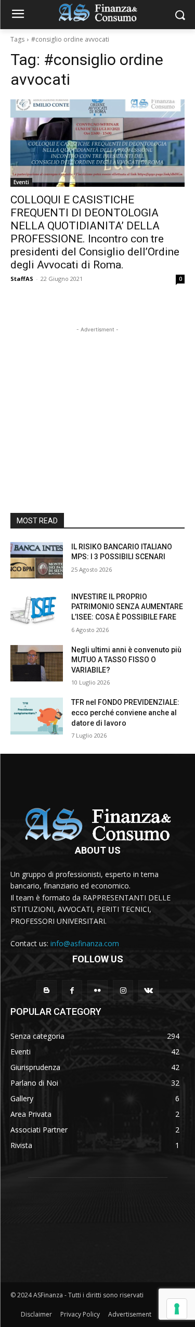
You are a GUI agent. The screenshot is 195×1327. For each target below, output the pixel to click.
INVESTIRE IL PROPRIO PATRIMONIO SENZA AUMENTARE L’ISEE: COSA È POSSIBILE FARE (127, 606)
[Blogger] (46, 990)
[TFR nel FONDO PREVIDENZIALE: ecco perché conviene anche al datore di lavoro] (36, 716)
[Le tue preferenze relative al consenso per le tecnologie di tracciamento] (177, 1309)
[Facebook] (72, 990)
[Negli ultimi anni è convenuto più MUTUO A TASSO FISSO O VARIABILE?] (36, 663)
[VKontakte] (148, 990)
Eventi (21, 182)
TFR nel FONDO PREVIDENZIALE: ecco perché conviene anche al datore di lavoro (125, 712)
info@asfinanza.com (84, 943)
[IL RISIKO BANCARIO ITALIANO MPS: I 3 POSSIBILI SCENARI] (36, 560)
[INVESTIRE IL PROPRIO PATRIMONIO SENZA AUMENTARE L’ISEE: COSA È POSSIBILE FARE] (36, 610)
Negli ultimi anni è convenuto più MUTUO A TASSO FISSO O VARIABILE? (126, 660)
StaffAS (21, 278)
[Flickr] (97, 990)
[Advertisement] (98, 400)
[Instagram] (123, 990)
